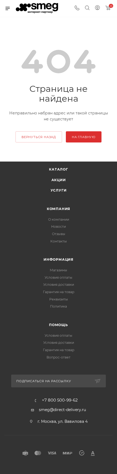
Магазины (58, 270)
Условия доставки (58, 284)
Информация (58, 259)
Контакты (58, 241)
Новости (58, 226)
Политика (58, 306)
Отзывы (58, 234)
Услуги (59, 190)
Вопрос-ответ (58, 357)
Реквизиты (58, 299)
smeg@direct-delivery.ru (62, 409)
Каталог (58, 169)
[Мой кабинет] (97, 8)
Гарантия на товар (58, 292)
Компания (58, 209)
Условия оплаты (58, 277)
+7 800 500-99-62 (60, 400)
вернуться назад (38, 137)
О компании (58, 219)
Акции (58, 180)
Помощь (58, 325)
